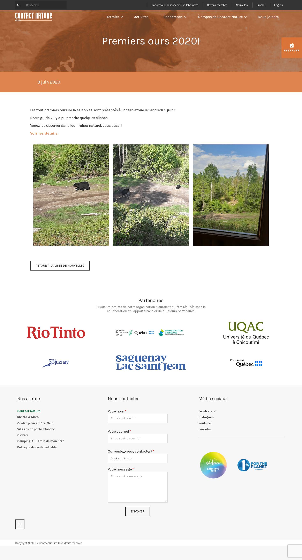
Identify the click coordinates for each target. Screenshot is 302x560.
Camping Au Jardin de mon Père (40, 441)
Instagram (206, 417)
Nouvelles (242, 5)
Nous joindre (268, 17)
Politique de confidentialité (37, 447)
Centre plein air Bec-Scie (35, 423)
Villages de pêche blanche (36, 429)
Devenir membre (217, 5)
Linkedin (204, 429)
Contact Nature (28, 411)
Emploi (261, 5)
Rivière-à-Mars (28, 417)
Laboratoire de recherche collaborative (175, 5)
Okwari (22, 435)
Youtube (204, 423)
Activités (141, 17)
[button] (113, 17)
